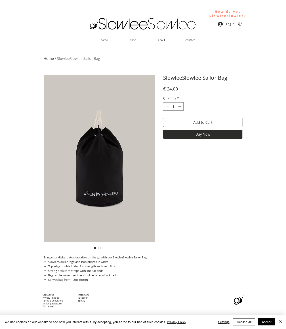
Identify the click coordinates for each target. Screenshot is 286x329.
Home (49, 58)
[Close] (280, 321)
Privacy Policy (176, 322)
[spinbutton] (173, 106)
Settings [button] (223, 322)
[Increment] (180, 106)
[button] (240, 24)
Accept (266, 322)
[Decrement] (166, 106)
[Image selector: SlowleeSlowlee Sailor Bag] (95, 248)
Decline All (244, 322)
